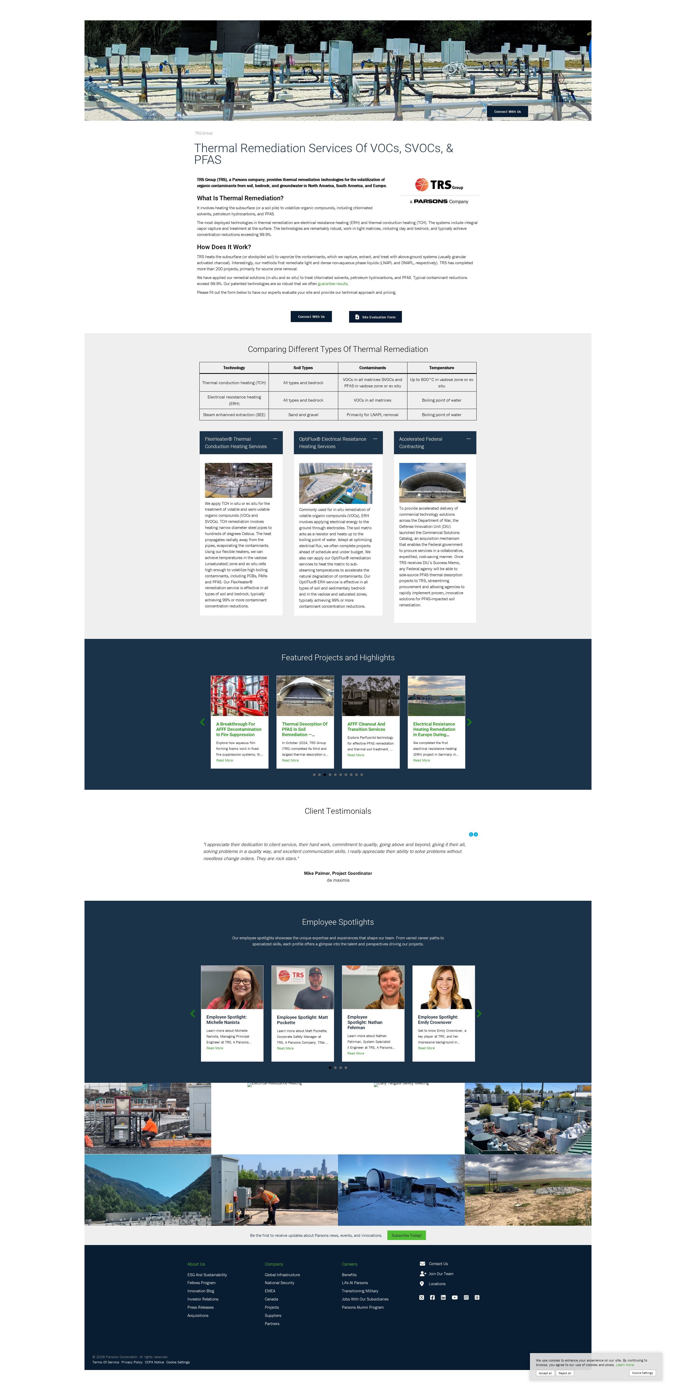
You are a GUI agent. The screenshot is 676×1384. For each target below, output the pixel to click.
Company (274, 1278)
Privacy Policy (132, 1376)
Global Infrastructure (282, 1288)
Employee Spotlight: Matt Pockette (302, 1033)
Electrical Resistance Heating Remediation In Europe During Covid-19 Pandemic (303, 732)
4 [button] (330, 774)
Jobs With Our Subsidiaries (365, 1313)
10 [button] (361, 774)
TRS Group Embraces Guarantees (369, 726)
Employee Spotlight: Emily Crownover (438, 1033)
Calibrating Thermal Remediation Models (434, 726)
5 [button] (335, 774)
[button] (275, 439)
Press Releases (200, 1320)
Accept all (545, 1373)
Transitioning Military (360, 1304)
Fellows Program (201, 1296)
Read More (224, 755)
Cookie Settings (178, 1376)
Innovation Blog (200, 1304)
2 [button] (319, 774)
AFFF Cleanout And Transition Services (235, 726)
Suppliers (273, 1329)
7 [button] (346, 774)
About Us (196, 1278)
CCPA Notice (154, 1376)
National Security (279, 1296)
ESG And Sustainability (207, 1288)
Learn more (625, 1364)
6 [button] (340, 774)
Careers (349, 1278)
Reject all (565, 1373)
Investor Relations (202, 1313)
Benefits (349, 1288)
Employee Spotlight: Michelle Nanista (226, 1033)
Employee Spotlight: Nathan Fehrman (365, 1036)
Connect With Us (507, 111)
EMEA (270, 1304)
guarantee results (333, 283)
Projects (272, 1320)
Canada (271, 1313)
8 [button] (351, 774)
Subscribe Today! (407, 1249)
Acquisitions (197, 1329)
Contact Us (438, 1277)
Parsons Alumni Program (363, 1320)
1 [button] (314, 774)
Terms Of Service (105, 1376)
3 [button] (324, 774)
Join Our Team (440, 1287)
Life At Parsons (355, 1296)
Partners (272, 1337)
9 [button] (356, 774)
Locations (436, 1297)
